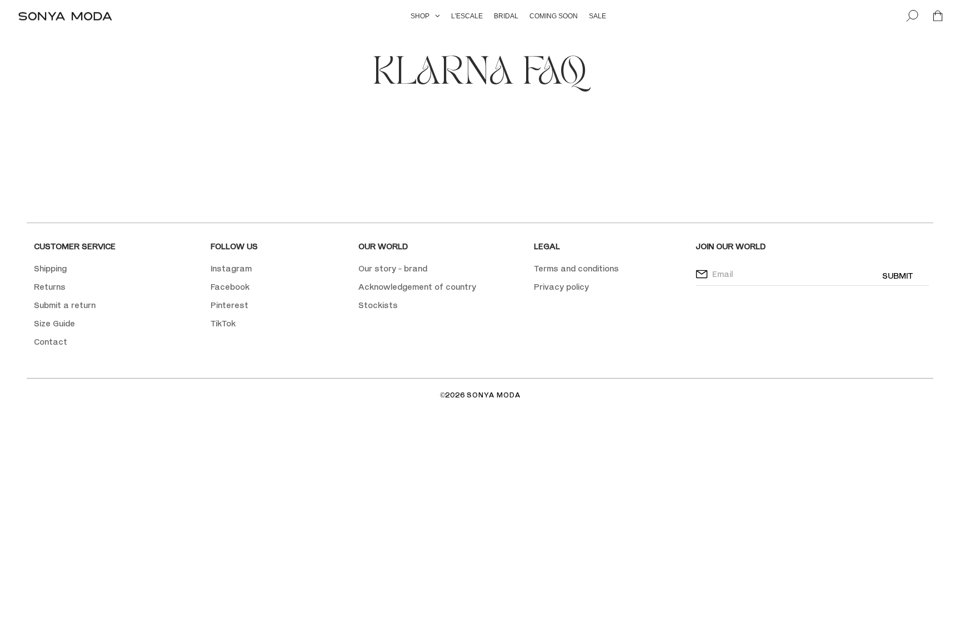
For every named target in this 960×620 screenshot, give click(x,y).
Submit (897, 275)
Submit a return (65, 305)
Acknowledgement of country (417, 286)
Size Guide (54, 323)
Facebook (230, 286)
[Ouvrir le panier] (937, 16)
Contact (50, 341)
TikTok (223, 323)
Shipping (50, 268)
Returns (50, 286)
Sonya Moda (494, 395)
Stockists (378, 305)
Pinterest (229, 305)
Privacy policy (561, 286)
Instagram (231, 268)
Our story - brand (392, 268)
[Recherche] (912, 16)
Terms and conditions (576, 268)
